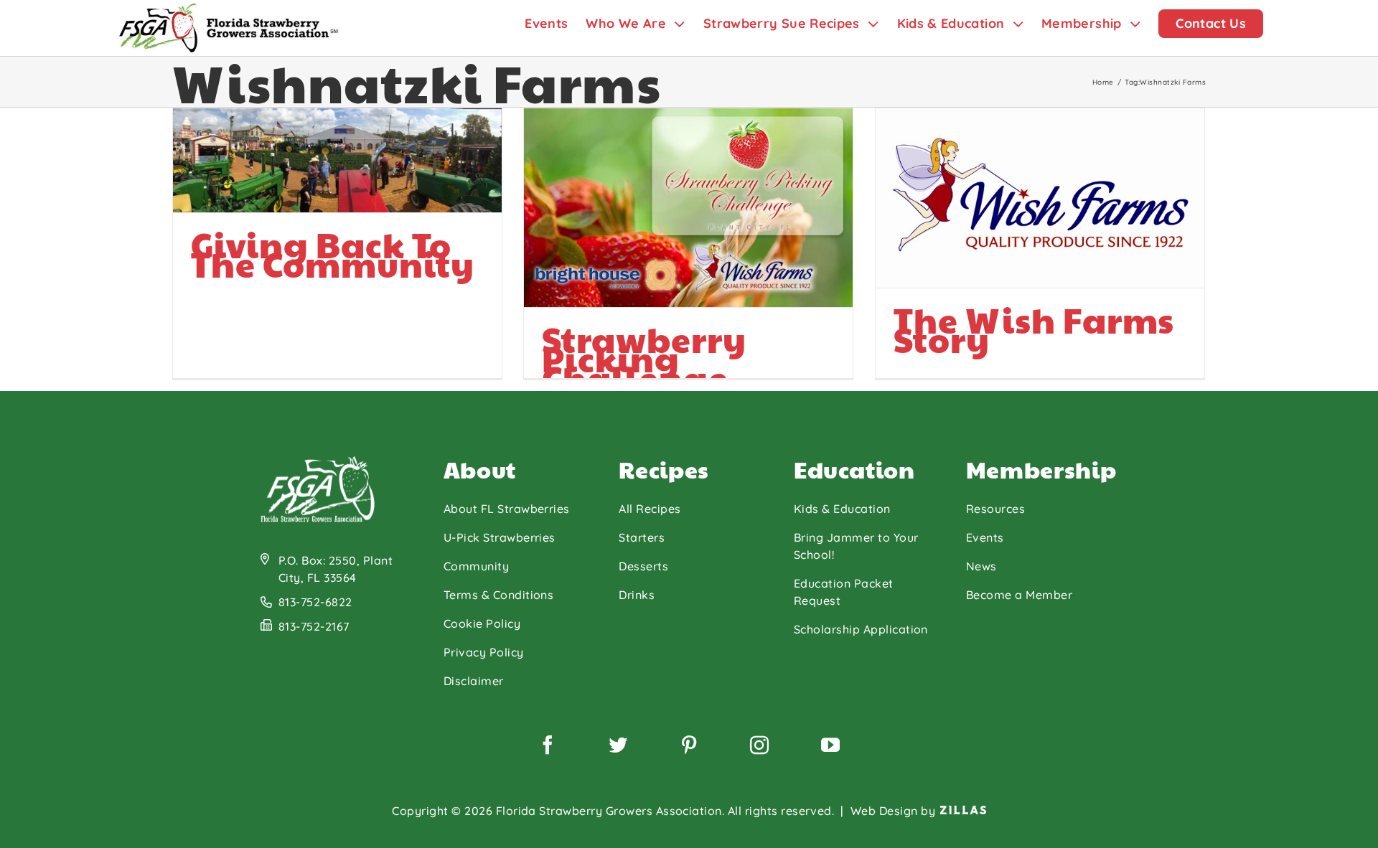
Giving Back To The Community (332, 254)
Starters (642, 537)
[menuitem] (555, 23)
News (981, 566)
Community (476, 566)
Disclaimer (474, 681)
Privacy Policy (484, 652)
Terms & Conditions (499, 595)
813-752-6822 (315, 602)
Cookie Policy (482, 623)
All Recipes (649, 508)
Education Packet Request (844, 592)
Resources (995, 508)
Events (985, 537)
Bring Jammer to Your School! (856, 546)
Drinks (637, 595)
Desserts (643, 566)
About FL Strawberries (507, 508)
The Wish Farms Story (1034, 329)
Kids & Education (842, 508)
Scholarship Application (861, 629)
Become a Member (1019, 595)
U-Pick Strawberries (500, 537)
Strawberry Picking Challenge (644, 358)
